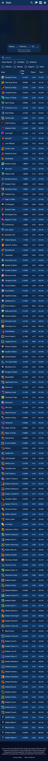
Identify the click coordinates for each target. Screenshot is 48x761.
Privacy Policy (17, 757)
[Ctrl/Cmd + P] (32, 3)
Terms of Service (29, 757)
